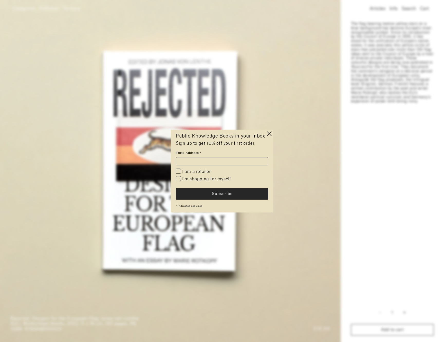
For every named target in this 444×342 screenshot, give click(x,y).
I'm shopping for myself (206, 179)
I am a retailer (196, 172)
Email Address (188, 152)
